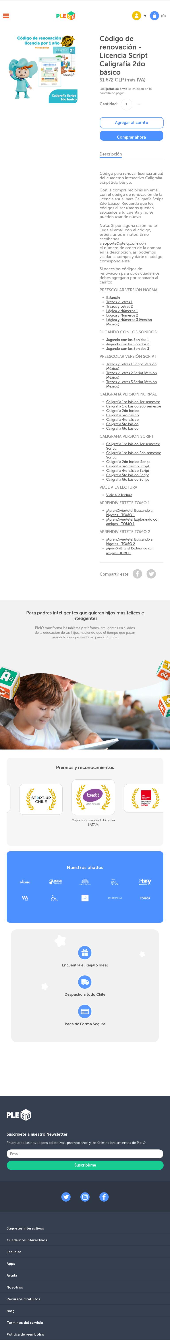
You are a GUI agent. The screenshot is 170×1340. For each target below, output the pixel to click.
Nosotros (15, 1287)
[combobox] (126, 104)
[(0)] (154, 20)
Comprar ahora (131, 137)
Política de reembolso (25, 1334)
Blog (11, 1311)
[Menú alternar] (6, 17)
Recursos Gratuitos (23, 1299)
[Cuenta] (138, 20)
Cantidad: (109, 104)
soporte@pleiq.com (120, 243)
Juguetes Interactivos (25, 1228)
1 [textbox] (127, 104)
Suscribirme (85, 1165)
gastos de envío (116, 89)
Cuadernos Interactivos (27, 1240)
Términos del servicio (25, 1322)
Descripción (111, 154)
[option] (35, 810)
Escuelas (14, 1252)
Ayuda (12, 1275)
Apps (11, 1263)
